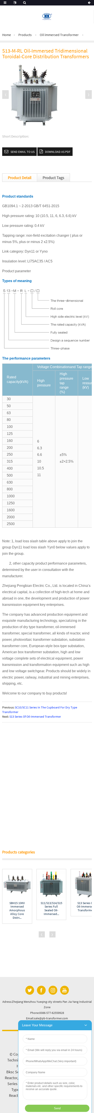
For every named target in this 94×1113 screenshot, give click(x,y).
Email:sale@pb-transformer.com (47, 1018)
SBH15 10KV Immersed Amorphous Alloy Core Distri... (17, 910)
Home (6, 35)
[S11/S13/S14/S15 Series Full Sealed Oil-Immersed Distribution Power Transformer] (51, 884)
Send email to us (22, 152)
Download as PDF (57, 152)
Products (25, 35)
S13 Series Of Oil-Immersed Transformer (35, 716)
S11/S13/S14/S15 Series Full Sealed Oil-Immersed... (51, 908)
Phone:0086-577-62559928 (47, 1013)
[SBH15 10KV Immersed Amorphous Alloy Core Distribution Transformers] (17, 884)
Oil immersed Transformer (59, 35)
